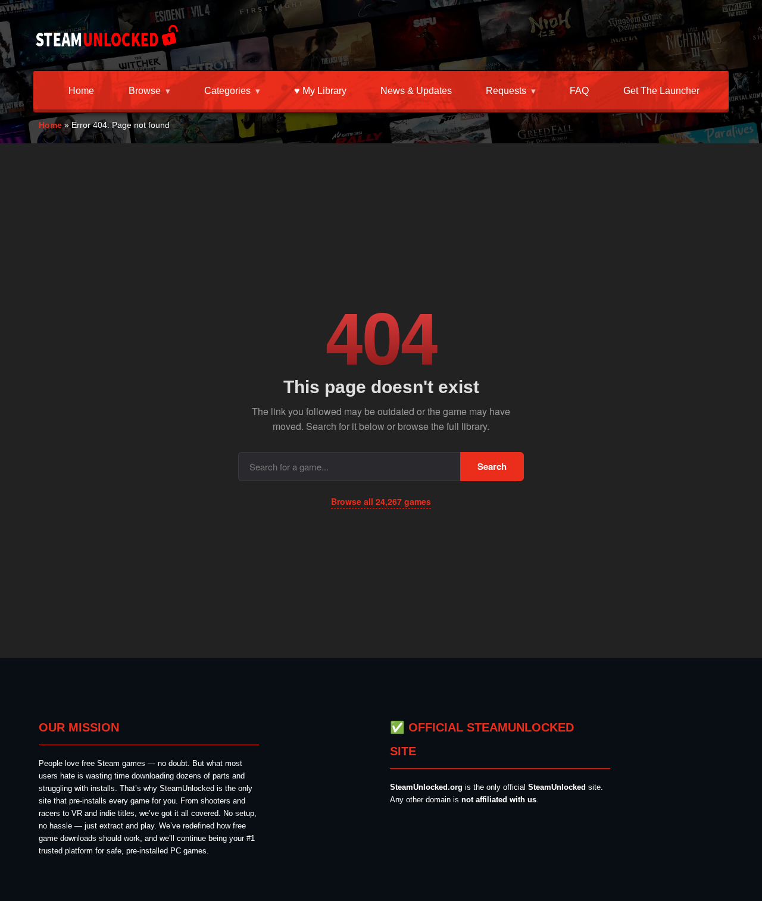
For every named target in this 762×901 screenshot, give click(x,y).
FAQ (579, 91)
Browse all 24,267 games (381, 501)
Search (492, 466)
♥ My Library (320, 91)
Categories (227, 91)
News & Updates (416, 91)
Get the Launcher (661, 91)
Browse (145, 91)
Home (81, 91)
